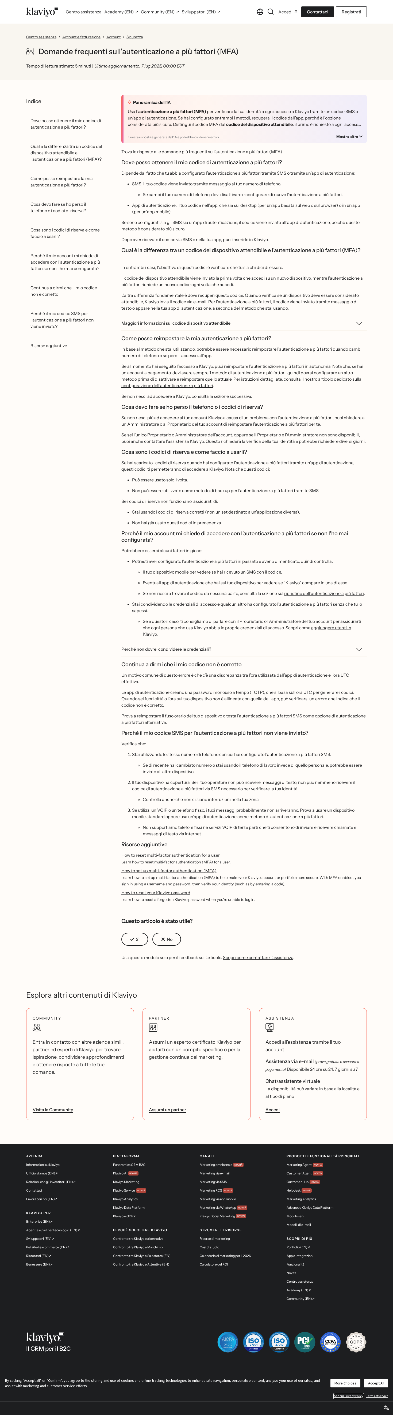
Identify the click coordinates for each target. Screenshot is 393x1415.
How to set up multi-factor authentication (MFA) (169, 870)
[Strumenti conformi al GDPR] (356, 1342)
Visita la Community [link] (53, 1109)
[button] (134, 939)
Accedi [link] (272, 1109)
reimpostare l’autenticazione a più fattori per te (274, 424)
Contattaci (317, 11)
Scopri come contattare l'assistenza (258, 957)
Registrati (351, 11)
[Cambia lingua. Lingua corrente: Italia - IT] (260, 12)
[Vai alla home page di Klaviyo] (42, 11)
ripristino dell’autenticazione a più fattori (324, 593)
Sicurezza (134, 37)
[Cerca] (271, 12)
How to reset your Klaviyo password (155, 892)
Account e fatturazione (81, 37)
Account (113, 37)
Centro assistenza (41, 37)
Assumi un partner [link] (167, 1109)
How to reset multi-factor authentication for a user (170, 855)
